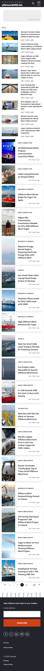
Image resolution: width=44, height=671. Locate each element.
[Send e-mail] (22, 634)
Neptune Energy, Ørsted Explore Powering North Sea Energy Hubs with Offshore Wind (27, 252)
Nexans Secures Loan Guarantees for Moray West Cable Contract (29, 118)
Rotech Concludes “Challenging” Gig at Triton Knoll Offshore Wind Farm (28, 469)
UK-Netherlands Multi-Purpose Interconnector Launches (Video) (28, 152)
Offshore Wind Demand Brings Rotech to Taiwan (28, 496)
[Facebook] (6, 634)
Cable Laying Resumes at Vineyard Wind (28, 175)
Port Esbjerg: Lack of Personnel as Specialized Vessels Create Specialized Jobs (31, 105)
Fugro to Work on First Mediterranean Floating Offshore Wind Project (28, 546)
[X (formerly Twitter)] (11, 634)
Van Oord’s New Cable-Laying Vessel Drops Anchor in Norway (28, 278)
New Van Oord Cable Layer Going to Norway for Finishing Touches (28, 347)
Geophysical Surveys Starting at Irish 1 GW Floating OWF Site (28, 571)
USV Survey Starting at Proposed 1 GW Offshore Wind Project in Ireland (28, 520)
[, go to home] (12, 3)
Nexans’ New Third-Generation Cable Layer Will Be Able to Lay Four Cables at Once (30, 74)
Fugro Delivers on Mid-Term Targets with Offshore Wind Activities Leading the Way (31, 59)
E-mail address (9, 608)
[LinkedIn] (16, 634)
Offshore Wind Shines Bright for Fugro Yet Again (28, 197)
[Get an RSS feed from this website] (27, 634)
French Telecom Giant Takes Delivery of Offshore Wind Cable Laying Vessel (31, 46)
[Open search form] (33, 3)
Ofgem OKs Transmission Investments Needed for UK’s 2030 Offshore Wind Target (28, 223)
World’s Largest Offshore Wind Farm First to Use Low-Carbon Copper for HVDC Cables (27, 442)
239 (34, 585)
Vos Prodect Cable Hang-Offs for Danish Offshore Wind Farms (28, 370)
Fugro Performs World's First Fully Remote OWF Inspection (30, 130)
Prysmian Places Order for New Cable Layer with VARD (28, 301)
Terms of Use (8, 647)
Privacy (6, 643)
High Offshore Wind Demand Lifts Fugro (27, 323)
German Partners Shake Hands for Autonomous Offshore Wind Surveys (30, 34)
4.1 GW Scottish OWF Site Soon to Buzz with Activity (28, 393)
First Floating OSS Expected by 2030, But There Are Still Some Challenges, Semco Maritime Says (30, 89)
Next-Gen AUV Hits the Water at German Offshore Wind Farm (28, 416)
